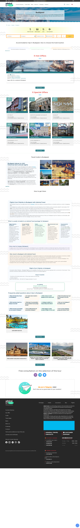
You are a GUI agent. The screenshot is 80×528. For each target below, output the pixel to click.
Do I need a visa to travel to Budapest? (31, 296)
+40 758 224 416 (48, 443)
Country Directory (20, 4)
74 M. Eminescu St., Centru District (51, 452)
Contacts (46, 4)
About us (36, 4)
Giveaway (41, 4)
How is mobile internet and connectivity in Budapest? (31, 309)
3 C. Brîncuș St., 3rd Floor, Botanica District (52, 461)
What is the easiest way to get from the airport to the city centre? (64, 297)
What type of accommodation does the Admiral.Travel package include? (31, 303)
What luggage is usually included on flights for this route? (48, 309)
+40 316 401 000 (48, 445)
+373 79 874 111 (48, 459)
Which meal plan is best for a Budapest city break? (15, 303)
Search (69, 36)
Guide (43, 31)
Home (9, 25)
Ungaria (12, 25)
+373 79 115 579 (48, 463)
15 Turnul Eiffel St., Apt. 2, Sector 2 (51, 440)
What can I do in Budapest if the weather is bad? (63, 303)
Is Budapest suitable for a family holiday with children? (47, 303)
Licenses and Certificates (11, 434)
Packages (41, 402)
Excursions (58, 402)
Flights (73, 402)
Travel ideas (27, 4)
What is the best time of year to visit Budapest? (15, 296)
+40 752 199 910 (48, 441)
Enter (9, 0)
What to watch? (37, 31)
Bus (66, 402)
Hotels (49, 402)
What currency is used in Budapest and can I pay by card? (47, 296)
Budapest (17, 25)
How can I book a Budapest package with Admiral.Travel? (63, 309)
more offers (39, 87)
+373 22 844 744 (48, 454)
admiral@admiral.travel (67, 437)
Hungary (34, 166)
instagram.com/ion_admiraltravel (40, 285)
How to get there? (50, 31)
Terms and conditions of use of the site (14, 432)
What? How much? (30, 31)
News (32, 4)
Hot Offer (7, 412)
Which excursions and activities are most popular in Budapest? (16, 309)
